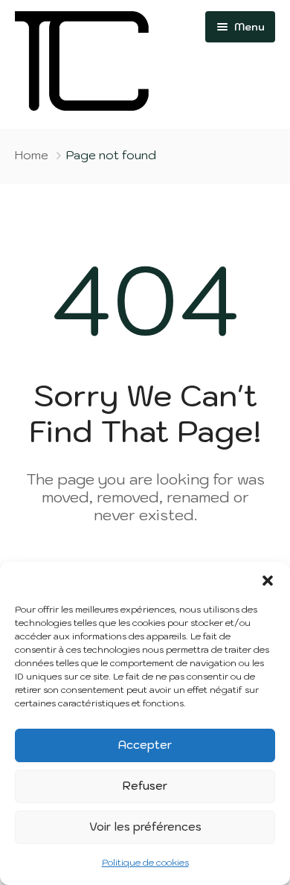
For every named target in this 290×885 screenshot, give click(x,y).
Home (31, 154)
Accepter (145, 745)
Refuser (145, 786)
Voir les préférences (145, 826)
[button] (267, 580)
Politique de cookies (145, 862)
